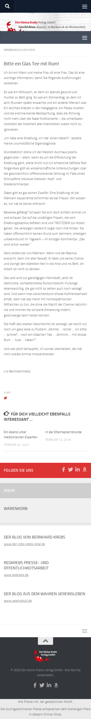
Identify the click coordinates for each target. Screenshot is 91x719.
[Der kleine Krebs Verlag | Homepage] (45, 29)
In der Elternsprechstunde (64, 432)
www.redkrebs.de (16, 575)
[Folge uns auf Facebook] (63, 469)
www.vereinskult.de (18, 601)
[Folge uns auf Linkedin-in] (77, 469)
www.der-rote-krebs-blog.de (24, 544)
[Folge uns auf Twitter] (70, 469)
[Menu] (84, 6)
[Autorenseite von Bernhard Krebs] (84, 469)
